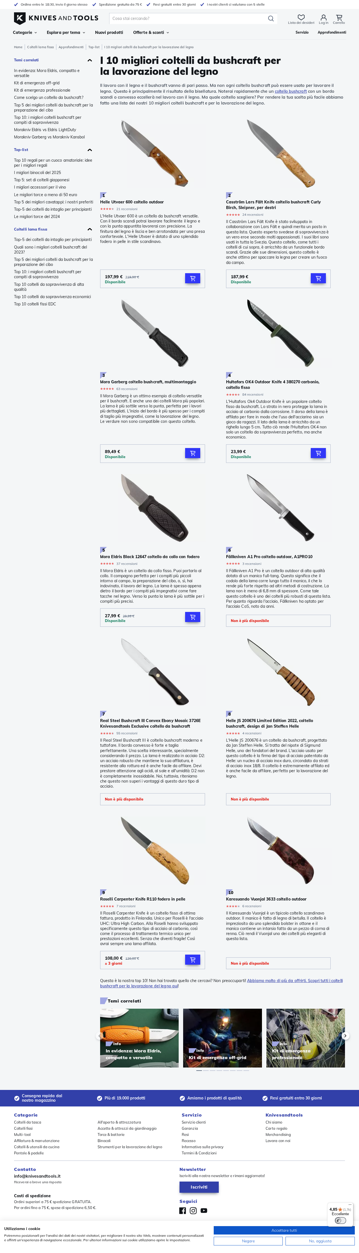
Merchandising (278, 1134)
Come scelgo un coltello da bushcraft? (48, 97)
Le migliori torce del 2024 (37, 216)
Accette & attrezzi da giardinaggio (127, 1128)
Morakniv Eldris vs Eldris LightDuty (45, 129)
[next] (336, 1036)
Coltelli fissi (23, 1128)
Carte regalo (276, 1128)
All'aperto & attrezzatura (119, 1122)
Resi (185, 1134)
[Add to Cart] (192, 278)
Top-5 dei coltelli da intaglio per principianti (53, 209)
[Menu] (350, 1206)
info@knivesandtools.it (37, 1176)
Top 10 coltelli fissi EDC (35, 304)
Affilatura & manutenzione (37, 1140)
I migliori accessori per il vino (40, 187)
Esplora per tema (63, 32)
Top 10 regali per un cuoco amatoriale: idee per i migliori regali (53, 163)
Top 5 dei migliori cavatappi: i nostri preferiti (53, 202)
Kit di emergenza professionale (42, 90)
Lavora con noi (278, 1140)
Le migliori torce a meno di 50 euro (45, 194)
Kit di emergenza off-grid (37, 82)
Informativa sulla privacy (203, 1147)
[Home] (56, 17)
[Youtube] (204, 1210)
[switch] (340, 1220)
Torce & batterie (111, 1134)
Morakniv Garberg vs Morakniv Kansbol (49, 137)
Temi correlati (26, 60)
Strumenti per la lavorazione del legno (130, 1147)
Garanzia (190, 1128)
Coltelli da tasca (27, 1122)
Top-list (94, 47)
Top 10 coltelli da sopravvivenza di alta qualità (49, 287)
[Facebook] (182, 1210)
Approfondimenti (71, 47)
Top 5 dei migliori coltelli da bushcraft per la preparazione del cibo (53, 108)
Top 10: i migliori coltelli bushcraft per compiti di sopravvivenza (47, 120)
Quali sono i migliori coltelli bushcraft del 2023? (50, 250)
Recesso (188, 1140)
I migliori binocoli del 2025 (37, 172)
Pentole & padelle (29, 1153)
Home (18, 47)
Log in (323, 22)
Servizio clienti (194, 1122)
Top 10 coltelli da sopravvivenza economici (52, 296)
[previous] (109, 1036)
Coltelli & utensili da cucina (36, 1147)
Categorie (22, 32)
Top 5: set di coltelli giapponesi (41, 179)
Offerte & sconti (148, 32)
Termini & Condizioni (199, 1153)
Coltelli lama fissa (40, 47)
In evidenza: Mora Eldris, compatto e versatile (47, 73)
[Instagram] (193, 1210)
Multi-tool (22, 1134)
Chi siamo (274, 1122)
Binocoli (104, 1140)
